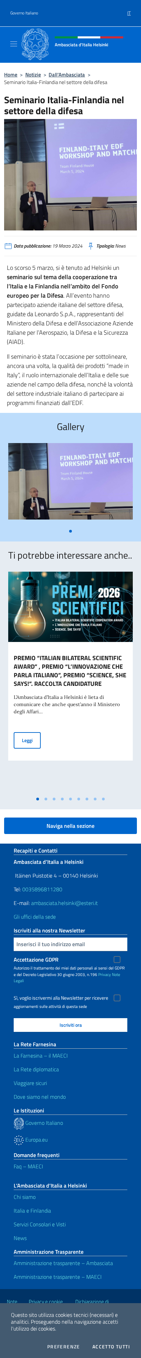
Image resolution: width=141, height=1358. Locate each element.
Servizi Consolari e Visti (40, 1224)
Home (10, 75)
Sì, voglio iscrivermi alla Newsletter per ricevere (61, 998)
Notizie (33, 75)
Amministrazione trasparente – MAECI (58, 1277)
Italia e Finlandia (32, 1210)
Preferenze (63, 1346)
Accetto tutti (111, 1346)
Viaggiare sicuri (30, 1083)
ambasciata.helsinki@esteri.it (64, 903)
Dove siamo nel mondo (40, 1097)
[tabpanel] (70, 484)
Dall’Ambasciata (67, 75)
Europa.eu (36, 1139)
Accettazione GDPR (36, 959)
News (20, 1238)
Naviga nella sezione (70, 826)
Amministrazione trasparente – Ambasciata (63, 1263)
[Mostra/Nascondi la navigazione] (14, 44)
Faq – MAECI (28, 1166)
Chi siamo (25, 1197)
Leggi (31, 740)
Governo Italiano (24, 13)
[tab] (70, 531)
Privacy (104, 974)
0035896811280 (42, 889)
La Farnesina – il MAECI (41, 1055)
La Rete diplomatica (36, 1069)
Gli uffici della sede (35, 917)
